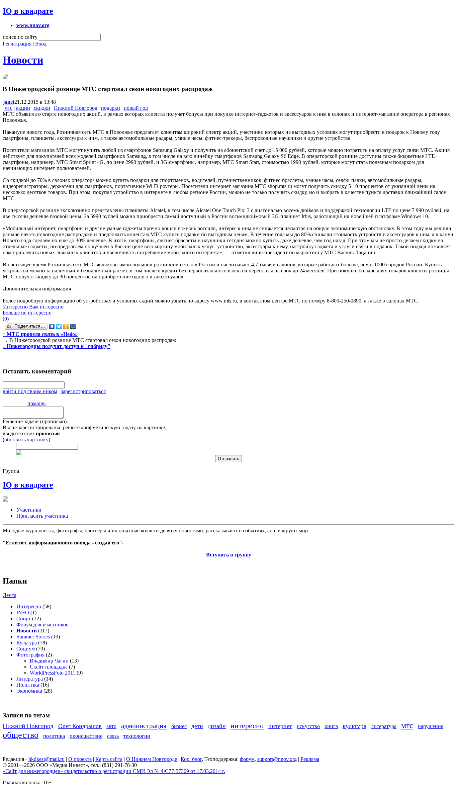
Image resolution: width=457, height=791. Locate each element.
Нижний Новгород (75, 108)
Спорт (23, 618)
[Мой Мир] (73, 326)
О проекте (80, 759)
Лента (9, 595)
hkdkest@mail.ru (46, 759)
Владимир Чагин (49, 661)
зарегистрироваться (83, 391)
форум (247, 759)
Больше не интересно (27, 313)
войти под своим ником (30, 391)
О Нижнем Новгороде (151, 759)
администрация (144, 725)
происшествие (86, 736)
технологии (136, 736)
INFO (22, 612)
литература (383, 726)
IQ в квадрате (28, 11)
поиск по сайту (20, 37)
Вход (41, 44)
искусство (308, 726)
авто (111, 726)
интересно (247, 725)
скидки (42, 108)
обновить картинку (26, 439)
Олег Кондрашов (80, 726)
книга (331, 726)
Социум (25, 648)
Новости (23, 60)
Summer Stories (33, 636)
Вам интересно (46, 307)
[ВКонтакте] (52, 326)
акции (23, 108)
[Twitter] (59, 326)
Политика (27, 685)
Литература (29, 679)
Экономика (29, 691)
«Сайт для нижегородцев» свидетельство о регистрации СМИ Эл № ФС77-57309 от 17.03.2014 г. (114, 771)
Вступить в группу (228, 554)
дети (197, 726)
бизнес (179, 726)
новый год (136, 108)
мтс (8, 108)
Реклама (309, 759)
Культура (26, 642)
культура (354, 725)
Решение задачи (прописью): (35, 421)
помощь (36, 403)
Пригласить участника (42, 516)
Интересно (15, 307)
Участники (28, 510)
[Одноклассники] (66, 326)
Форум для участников (42, 624)
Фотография (30, 654)
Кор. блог (191, 759)
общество (20, 735)
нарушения (430, 726)
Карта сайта (108, 759)
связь (113, 736)
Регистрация (17, 44)
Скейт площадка (49, 667)
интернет (280, 726)
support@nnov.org (277, 759)
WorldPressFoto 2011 (52, 673)
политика (54, 736)
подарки (110, 108)
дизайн (217, 726)
